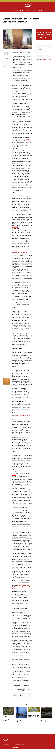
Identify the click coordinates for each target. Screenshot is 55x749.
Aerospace (24, 744)
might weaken (15, 404)
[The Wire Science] (27, 5)
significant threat (21, 567)
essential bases (15, 376)
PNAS (26, 689)
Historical (14, 419)
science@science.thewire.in (47, 59)
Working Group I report (17, 562)
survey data (29, 644)
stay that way (15, 596)
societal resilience (24, 518)
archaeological (21, 419)
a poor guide (27, 448)
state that (14, 109)
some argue (18, 538)
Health (42, 719)
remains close (17, 594)
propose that (20, 389)
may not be (23, 606)
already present (27, 643)
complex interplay (19, 515)
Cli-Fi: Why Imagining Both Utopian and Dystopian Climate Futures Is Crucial (21, 587)
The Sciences (6, 744)
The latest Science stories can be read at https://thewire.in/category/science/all (27, 1)
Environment (5, 716)
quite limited (23, 458)
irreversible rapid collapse (18, 382)
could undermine (24, 373)
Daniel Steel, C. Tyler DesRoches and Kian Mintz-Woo (6, 58)
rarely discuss (15, 481)
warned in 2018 (24, 98)
